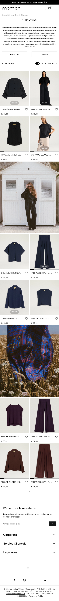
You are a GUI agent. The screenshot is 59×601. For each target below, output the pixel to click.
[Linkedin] (44, 580)
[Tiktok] (34, 580)
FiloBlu (40, 596)
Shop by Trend (13, 15)
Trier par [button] (14, 54)
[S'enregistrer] (52, 523)
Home (4, 15)
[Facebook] (14, 580)
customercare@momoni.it (15, 593)
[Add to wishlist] (26, 109)
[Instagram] (24, 580)
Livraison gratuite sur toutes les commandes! (29, 2)
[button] (29, 2)
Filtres (44, 54)
